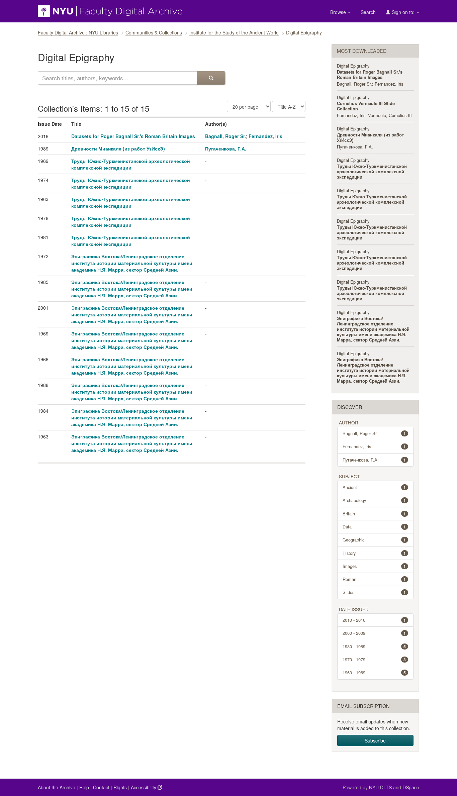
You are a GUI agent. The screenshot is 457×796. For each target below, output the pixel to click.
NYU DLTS (380, 787)
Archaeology (374, 500)
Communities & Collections (153, 32)
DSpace (410, 787)
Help (84, 787)
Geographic (374, 539)
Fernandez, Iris (265, 136)
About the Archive (56, 787)
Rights (120, 787)
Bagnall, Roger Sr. (225, 136)
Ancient (374, 487)
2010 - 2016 (374, 620)
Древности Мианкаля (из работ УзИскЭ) (118, 148)
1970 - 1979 (374, 659)
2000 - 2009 (374, 633)
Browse (338, 12)
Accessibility (144, 787)
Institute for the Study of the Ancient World (234, 32)
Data (374, 526)
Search (368, 12)
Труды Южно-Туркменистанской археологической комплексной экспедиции (130, 164)
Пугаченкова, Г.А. (225, 148)
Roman (374, 579)
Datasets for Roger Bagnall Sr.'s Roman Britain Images (133, 136)
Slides (374, 592)
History (374, 553)
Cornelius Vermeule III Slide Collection (366, 106)
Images (374, 566)
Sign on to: (403, 12)
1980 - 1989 (374, 646)
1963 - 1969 (374, 672)
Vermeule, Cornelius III (390, 115)
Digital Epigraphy (353, 66)
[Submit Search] (211, 78)
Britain (374, 513)
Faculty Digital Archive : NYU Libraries (78, 32)
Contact (101, 787)
